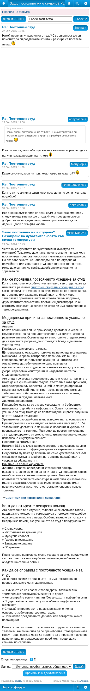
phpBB (19, 681)
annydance (77, 119)
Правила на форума (16, 12)
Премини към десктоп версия (45, 673)
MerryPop (78, 164)
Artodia (84, 681)
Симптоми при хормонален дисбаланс (33, 498)
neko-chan (78, 205)
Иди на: (6, 666)
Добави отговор (13, 19)
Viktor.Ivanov (76, 232)
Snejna (80, 27)
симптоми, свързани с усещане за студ (57, 287)
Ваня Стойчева (74, 185)
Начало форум (13, 687)
